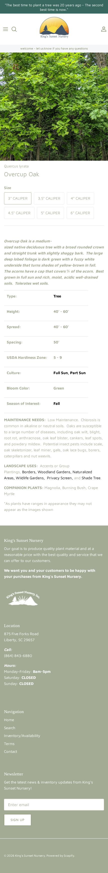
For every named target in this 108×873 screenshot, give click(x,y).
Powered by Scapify (60, 855)
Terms (9, 743)
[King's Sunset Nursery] (54, 29)
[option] (54, 107)
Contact (10, 751)
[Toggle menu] (5, 29)
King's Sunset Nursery (30, 855)
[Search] (16, 29)
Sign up (18, 820)
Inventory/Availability (22, 735)
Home (9, 720)
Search (9, 728)
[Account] (102, 29)
